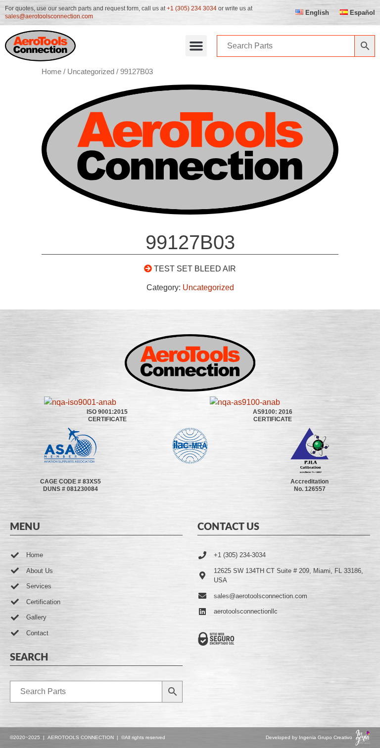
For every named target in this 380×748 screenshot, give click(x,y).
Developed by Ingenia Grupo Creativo (309, 737)
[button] (196, 46)
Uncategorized (90, 72)
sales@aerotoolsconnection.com (49, 16)
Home (51, 72)
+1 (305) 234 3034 (192, 8)
